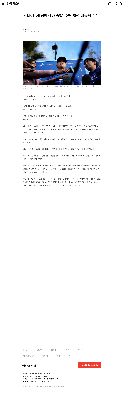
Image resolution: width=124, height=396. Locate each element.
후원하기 (80, 350)
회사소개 (26, 350)
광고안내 (53, 350)
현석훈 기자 (26, 29)
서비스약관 (45, 356)
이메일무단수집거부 (63, 356)
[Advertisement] (62, 287)
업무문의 (66, 350)
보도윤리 (39, 350)
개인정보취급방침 (28, 356)
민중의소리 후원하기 (91, 365)
